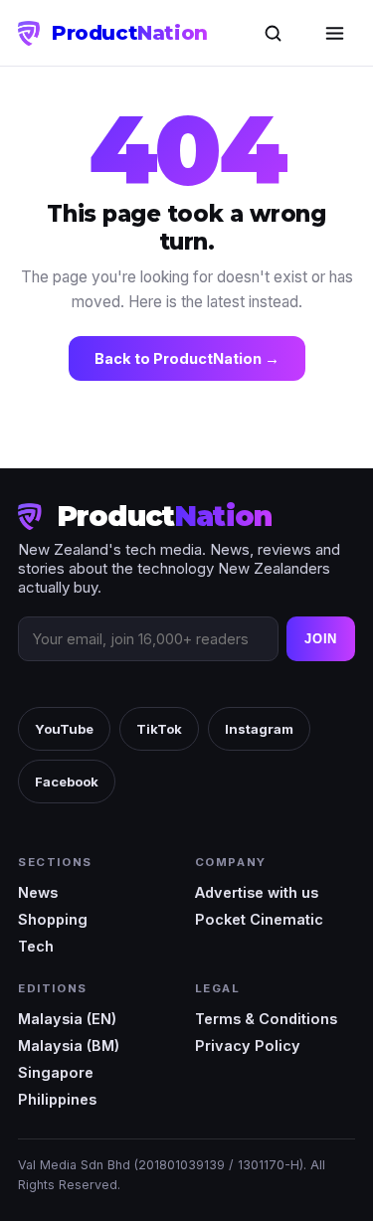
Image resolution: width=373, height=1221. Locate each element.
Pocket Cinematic (259, 919)
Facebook (66, 781)
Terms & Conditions (266, 1018)
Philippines (57, 1099)
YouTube (64, 729)
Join (320, 638)
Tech (36, 946)
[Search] (272, 33)
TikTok (159, 729)
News (38, 892)
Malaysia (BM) (68, 1045)
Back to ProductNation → (187, 358)
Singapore (55, 1072)
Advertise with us (256, 892)
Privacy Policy (247, 1045)
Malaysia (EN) (67, 1018)
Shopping (53, 919)
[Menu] (334, 33)
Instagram (259, 729)
